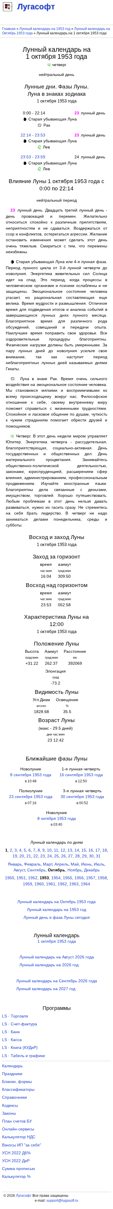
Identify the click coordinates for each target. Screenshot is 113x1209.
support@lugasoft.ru (62, 1201)
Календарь (12, 1066)
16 (90, 850)
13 (70, 850)
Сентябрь (36, 870)
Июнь (86, 864)
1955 (67, 878)
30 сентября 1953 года (82, 797)
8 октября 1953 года (56, 818)
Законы (9, 1113)
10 (49, 850)
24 (49, 856)
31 (98, 856)
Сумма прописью (18, 1169)
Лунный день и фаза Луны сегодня (56, 917)
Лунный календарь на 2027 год (45, 989)
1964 (85, 884)
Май (75, 864)
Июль (99, 864)
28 (77, 856)
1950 (9, 878)
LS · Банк (11, 1032)
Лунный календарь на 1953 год (44, 29)
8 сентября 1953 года (30, 775)
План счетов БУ (17, 1121)
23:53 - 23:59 (33, 157)
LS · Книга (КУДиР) (20, 1047)
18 (104, 850)
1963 (74, 884)
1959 (27, 884)
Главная (9, 29)
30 (91, 856)
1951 (21, 878)
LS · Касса (12, 1040)
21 (28, 856)
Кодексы (10, 1105)
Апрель (61, 864)
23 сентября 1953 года (30, 797)
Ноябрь (75, 870)
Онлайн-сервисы (18, 1129)
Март (47, 864)
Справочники (14, 1097)
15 (83, 850)
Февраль (32, 864)
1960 (39, 884)
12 (63, 850)
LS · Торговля (15, 1016)
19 (14, 856)
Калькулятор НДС (18, 1137)
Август (19, 870)
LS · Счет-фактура (19, 1024)
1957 (90, 878)
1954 (56, 878)
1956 (79, 878)
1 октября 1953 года (56, 941)
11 (56, 850)
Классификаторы (18, 1089)
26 (63, 856)
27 (70, 856)
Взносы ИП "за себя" (21, 1145)
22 (35, 856)
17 (97, 850)
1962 (62, 884)
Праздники (12, 1074)
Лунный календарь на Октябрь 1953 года (56, 902)
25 (56, 856)
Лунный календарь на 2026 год (49, 965)
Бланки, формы (17, 1081)
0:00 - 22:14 (33, 113)
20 (21, 856)
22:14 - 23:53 (33, 135)
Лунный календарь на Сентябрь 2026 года (56, 981)
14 (76, 850)
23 (42, 856)
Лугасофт (24, 1196)
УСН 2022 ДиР (16, 1161)
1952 (32, 878)
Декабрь (92, 870)
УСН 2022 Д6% (16, 1153)
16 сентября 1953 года (81, 775)
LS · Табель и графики (23, 1056)
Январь (15, 864)
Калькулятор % (16, 1176)
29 (84, 856)
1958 (102, 878)
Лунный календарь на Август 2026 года (56, 957)
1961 (50, 884)
